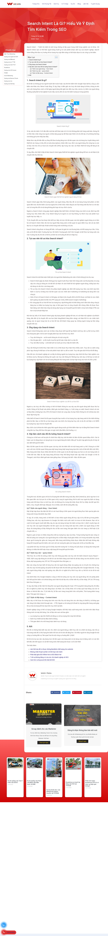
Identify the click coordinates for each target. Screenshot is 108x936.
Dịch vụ (56, 4)
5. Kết (29, 75)
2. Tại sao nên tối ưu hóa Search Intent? (40, 62)
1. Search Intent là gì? (34, 60)
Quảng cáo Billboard (9, 59)
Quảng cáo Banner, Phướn (11, 78)
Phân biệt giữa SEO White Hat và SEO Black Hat (45, 654)
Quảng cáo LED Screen (10, 70)
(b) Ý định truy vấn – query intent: (39, 71)
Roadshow (7, 67)
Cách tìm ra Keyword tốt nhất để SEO (42, 660)
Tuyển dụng (95, 4)
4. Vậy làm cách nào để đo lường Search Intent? (42, 67)
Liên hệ (85, 4)
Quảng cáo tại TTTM (9, 62)
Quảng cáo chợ (8, 81)
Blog (79, 4)
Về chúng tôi (46, 4)
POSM (6, 73)
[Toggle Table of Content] (55, 57)
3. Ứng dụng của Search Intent (37, 64)
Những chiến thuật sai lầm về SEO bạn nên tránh (46, 652)
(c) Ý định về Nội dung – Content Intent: (41, 73)
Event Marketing (8, 75)
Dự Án (73, 4)
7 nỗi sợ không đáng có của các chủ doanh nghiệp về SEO (49, 657)
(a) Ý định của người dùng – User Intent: (41, 69)
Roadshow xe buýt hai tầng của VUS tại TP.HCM (73, 784)
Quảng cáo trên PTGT (10, 64)
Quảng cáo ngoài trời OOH (11, 56)
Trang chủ (35, 4)
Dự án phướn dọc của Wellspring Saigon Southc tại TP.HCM (53, 791)
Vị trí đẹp (65, 4)
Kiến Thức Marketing (9, 54)
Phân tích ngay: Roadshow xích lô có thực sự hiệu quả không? (92, 783)
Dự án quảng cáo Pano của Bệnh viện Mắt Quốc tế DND (34, 782)
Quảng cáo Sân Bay (9, 83)
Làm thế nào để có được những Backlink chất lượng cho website (51, 649)
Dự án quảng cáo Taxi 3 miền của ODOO (15, 781)
